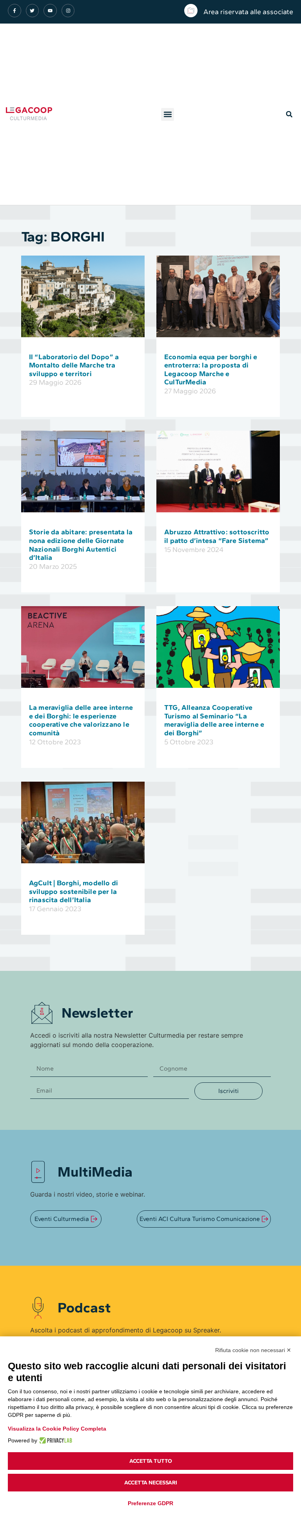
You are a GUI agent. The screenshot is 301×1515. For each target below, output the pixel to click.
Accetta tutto (150, 1461)
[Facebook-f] (14, 10)
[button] (167, 114)
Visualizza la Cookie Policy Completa (57, 1428)
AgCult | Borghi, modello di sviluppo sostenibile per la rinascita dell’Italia (73, 891)
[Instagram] (68, 10)
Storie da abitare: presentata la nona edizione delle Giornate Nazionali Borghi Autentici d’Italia (80, 545)
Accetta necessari (150, 1482)
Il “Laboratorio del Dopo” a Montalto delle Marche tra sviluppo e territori (74, 365)
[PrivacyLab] (54, 1440)
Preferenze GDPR (150, 1503)
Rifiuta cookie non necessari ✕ (253, 1350)
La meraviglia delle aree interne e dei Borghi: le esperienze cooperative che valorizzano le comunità (81, 720)
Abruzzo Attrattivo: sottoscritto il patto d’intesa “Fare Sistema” (216, 536)
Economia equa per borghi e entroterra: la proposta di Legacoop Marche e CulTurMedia (210, 370)
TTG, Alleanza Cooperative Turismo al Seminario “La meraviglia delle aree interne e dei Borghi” (214, 720)
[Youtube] (50, 10)
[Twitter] (32, 10)
